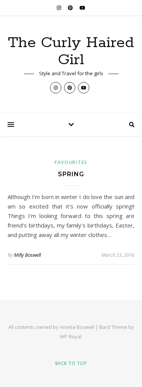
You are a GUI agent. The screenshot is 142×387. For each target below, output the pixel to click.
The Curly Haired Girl (71, 51)
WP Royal (70, 336)
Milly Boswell (27, 254)
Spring (71, 174)
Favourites (71, 162)
